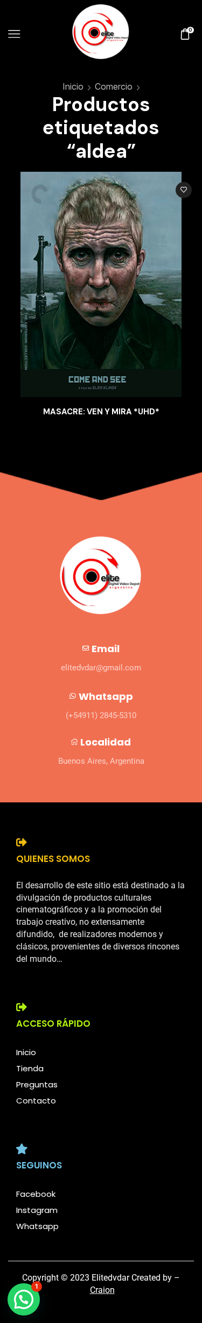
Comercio (114, 86)
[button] (24, 1299)
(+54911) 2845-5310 (101, 715)
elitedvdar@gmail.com (101, 668)
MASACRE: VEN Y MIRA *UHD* (101, 411)
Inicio (72, 86)
